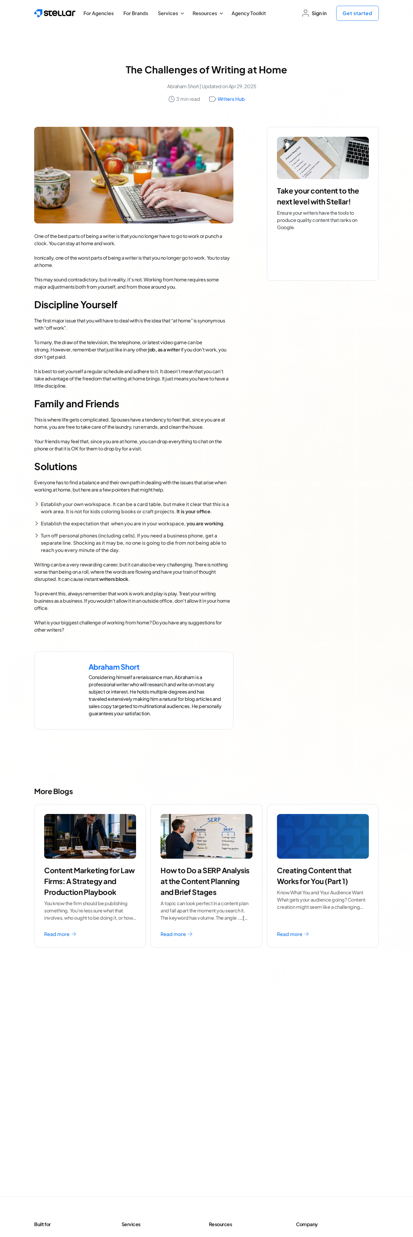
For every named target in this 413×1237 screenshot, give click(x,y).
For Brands (135, 13)
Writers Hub (231, 99)
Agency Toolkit (249, 13)
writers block (113, 579)
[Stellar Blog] (55, 13)
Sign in (319, 13)
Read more (57, 934)
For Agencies (98, 13)
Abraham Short (183, 86)
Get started (357, 13)
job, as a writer (164, 349)
